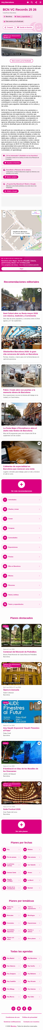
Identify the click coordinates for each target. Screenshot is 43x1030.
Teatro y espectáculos (12, 54)
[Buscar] (32, 2)
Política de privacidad (29, 1017)
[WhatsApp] (13, 1009)
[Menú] (40, 2)
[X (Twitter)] (30, 1009)
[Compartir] (36, 2)
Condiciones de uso (13, 1017)
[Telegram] (19, 1009)
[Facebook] (24, 1009)
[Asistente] (28, 2)
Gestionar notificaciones (12, 1022)
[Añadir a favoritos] (39, 36)
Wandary (13, 1026)
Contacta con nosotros (31, 1022)
